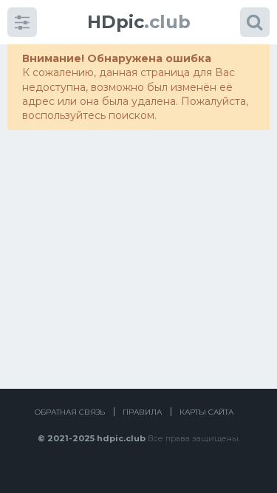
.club (139, 22)
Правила (142, 412)
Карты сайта (206, 412)
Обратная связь (70, 412)
